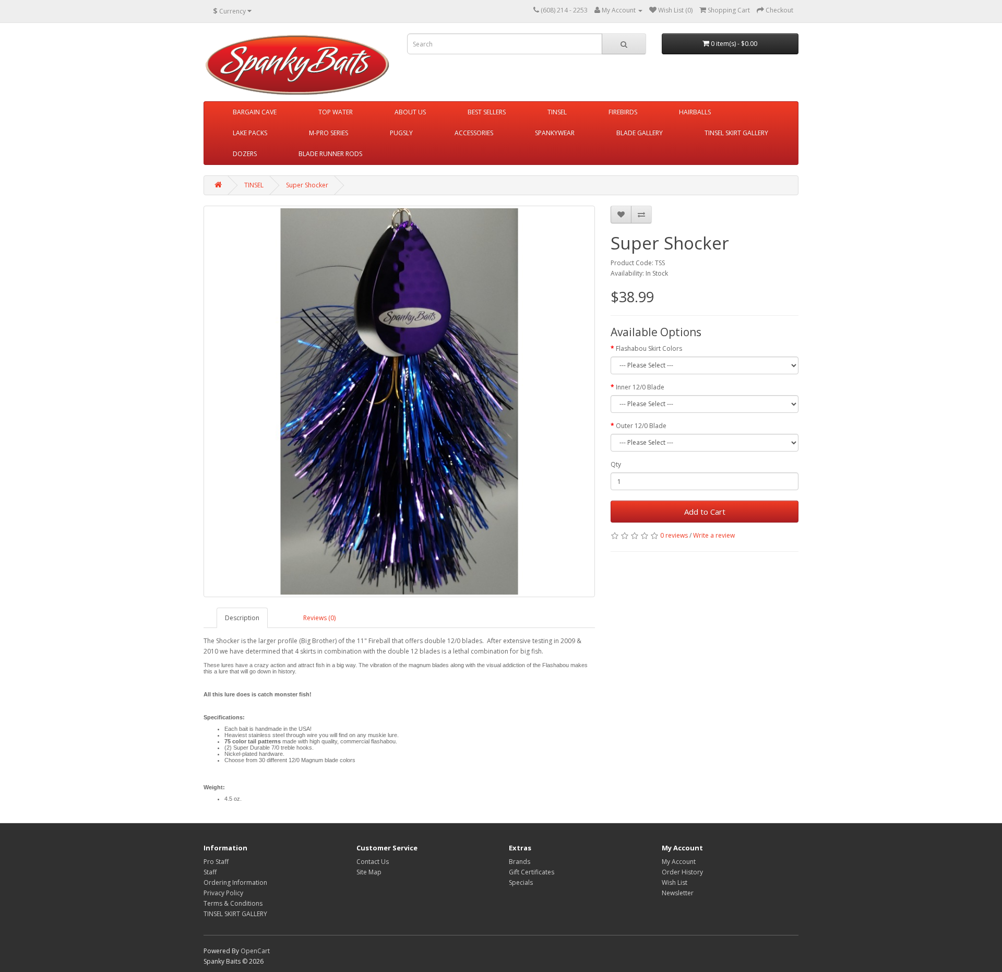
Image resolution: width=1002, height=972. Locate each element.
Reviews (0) (319, 617)
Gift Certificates (531, 872)
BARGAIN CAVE (255, 112)
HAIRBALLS (695, 112)
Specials (521, 882)
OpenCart (255, 950)
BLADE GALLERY (639, 132)
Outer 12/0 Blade (641, 425)
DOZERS (245, 153)
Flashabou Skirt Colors (649, 348)
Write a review (714, 535)
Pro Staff (216, 861)
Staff (210, 872)
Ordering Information (235, 882)
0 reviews (674, 535)
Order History (682, 872)
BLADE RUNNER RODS (330, 153)
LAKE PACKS (250, 132)
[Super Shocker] (399, 401)
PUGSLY (401, 132)
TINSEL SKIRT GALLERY (736, 132)
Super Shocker (307, 185)
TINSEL (557, 112)
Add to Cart (704, 511)
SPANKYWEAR (555, 132)
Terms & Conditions (233, 903)
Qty (616, 464)
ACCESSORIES (474, 132)
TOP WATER (335, 112)
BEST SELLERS (487, 112)
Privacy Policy (223, 892)
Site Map (368, 872)
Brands (519, 861)
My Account (679, 861)
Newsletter (678, 892)
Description (242, 617)
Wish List (674, 882)
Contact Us (372, 861)
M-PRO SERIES (328, 132)
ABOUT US (410, 112)
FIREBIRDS (623, 112)
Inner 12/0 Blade (640, 387)
